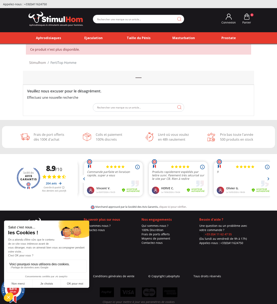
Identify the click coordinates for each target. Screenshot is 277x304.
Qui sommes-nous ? (97, 226)
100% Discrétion (152, 230)
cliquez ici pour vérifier (172, 207)
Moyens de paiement (156, 238)
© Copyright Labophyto (164, 276)
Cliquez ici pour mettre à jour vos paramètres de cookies (139, 302)
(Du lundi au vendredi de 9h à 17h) (223, 239)
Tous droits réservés (207, 276)
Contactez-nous (94, 230)
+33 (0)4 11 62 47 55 (217, 234)
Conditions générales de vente (113, 276)
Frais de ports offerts (156, 234)
